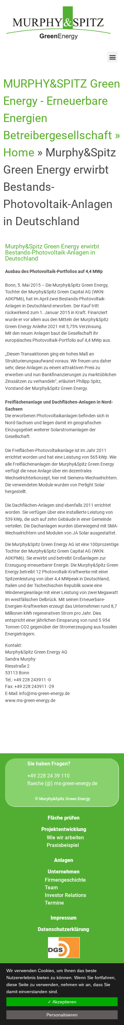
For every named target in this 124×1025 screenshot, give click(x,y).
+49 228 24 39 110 (48, 776)
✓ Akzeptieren (62, 1001)
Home (18, 152)
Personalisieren (62, 1014)
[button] (112, 57)
